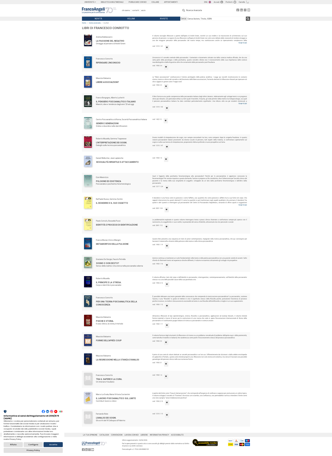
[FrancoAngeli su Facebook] (238, 10)
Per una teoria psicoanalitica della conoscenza (116, 303)
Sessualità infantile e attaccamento (117, 162)
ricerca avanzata (95, 23)
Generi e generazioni (107, 123)
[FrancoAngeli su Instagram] (245, 10)
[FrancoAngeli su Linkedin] (241, 10)
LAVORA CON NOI (132, 435)
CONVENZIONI (116, 435)
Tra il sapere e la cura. (109, 379)
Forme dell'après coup (109, 340)
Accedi (216, 2)
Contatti (135, 10)
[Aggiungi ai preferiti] (167, 47)
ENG (206, 2)
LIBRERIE (144, 435)
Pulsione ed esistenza (108, 181)
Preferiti (229, 2)
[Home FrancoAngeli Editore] (99, 10)
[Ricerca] (248, 19)
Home (84, 23)
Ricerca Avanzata (194, 10)
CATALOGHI (104, 435)
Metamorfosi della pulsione (112, 244)
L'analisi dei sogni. (106, 418)
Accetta (53, 444)
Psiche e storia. (105, 321)
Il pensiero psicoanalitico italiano (116, 101)
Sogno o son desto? (107, 263)
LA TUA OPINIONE (90, 435)
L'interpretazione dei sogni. (111, 142)
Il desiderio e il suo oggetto (112, 203)
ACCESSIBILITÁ (177, 435)
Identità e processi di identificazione (117, 225)
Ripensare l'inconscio (108, 62)
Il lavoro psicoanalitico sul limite (116, 398)
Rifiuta (13, 444)
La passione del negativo (110, 41)
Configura (33, 444)
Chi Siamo (126, 10)
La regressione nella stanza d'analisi (117, 359)
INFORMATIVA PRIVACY (159, 435)
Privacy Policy (33, 450)
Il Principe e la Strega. (108, 282)
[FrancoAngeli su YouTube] (248, 10)
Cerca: (183, 18)
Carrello (242, 2)
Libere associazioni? (107, 82)
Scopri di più (242, 43)
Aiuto (143, 10)
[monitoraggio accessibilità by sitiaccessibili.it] (205, 440)
